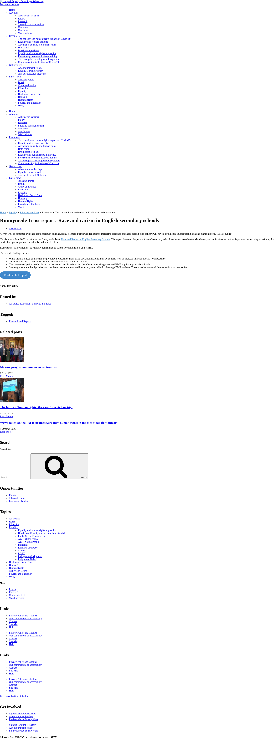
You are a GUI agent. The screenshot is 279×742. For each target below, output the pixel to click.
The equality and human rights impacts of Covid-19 (44, 38)
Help (11, 627)
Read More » (6, 376)
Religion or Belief (27, 559)
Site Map (13, 624)
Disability (23, 544)
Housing (22, 97)
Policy (21, 18)
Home (12, 9)
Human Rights (25, 99)
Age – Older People (28, 539)
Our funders (24, 30)
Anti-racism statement (29, 15)
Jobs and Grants (17, 498)
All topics (14, 303)
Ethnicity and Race (29, 212)
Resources (14, 36)
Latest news (15, 76)
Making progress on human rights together (28, 367)
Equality (22, 91)
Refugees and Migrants (30, 556)
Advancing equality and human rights (37, 44)
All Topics (14, 518)
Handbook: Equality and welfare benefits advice (42, 533)
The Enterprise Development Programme (39, 59)
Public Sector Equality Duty (32, 536)
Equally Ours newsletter (30, 70)
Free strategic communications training (37, 56)
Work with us (25, 33)
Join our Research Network (32, 73)
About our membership (30, 67)
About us (13, 12)
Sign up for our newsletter (22, 713)
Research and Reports (20, 321)
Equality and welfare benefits (33, 41)
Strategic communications (31, 24)
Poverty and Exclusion (29, 102)
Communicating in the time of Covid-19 (38, 62)
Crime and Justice (27, 85)
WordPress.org (16, 598)
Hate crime (23, 47)
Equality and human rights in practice (37, 53)
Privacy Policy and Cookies (23, 615)
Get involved (15, 65)
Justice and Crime (18, 570)
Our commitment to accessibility (25, 618)
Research (22, 21)
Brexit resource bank (28, 50)
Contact (13, 621)
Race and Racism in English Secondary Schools (85, 239)
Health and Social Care (30, 94)
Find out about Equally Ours (23, 719)
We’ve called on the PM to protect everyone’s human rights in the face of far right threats (58, 422)
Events (12, 495)
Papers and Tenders (19, 501)
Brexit (21, 82)
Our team (23, 27)
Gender (22, 550)
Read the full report (15, 275)
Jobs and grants (26, 79)
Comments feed (17, 595)
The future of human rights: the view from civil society (36, 407)
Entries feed (15, 592)
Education (23, 88)
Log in (12, 589)
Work (21, 105)
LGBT (21, 553)
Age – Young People (28, 541)
